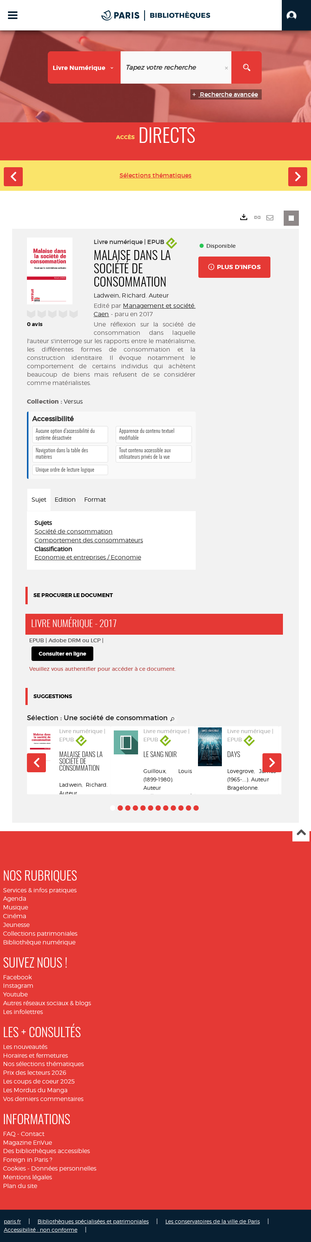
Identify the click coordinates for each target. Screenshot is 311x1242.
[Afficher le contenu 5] (143, 808)
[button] (296, 15)
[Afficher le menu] (13, 15)
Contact (32, 1133)
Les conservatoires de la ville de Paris (212, 1221)
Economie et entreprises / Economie (88, 557)
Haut (300, 833)
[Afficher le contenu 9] (173, 808)
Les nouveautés (25, 1046)
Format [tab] (95, 499)
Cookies (14, 1168)
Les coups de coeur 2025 (39, 1081)
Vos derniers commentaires (43, 1099)
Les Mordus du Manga (35, 1090)
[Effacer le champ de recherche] (227, 67)
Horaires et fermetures (35, 1055)
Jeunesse (16, 924)
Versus (73, 401)
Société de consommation (74, 531)
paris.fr (12, 1221)
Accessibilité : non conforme (40, 1229)
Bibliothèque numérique (39, 942)
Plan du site (20, 1186)
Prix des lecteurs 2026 (34, 1072)
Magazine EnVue (27, 1142)
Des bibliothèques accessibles (46, 1151)
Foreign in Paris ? (27, 1159)
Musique (15, 907)
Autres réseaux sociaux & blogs (47, 1003)
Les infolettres (23, 1011)
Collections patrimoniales (40, 933)
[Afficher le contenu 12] (196, 808)
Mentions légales (27, 1177)
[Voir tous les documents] (172, 719)
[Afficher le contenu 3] (127, 808)
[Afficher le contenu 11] (188, 808)
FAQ (9, 1133)
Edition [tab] (65, 499)
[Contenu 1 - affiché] (112, 808)
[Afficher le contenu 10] (181, 808)
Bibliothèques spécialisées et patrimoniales (93, 1221)
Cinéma (14, 916)
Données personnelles (63, 1168)
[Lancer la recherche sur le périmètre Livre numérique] (246, 67)
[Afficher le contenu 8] (165, 808)
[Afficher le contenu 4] (135, 808)
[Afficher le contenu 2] (120, 808)
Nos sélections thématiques (43, 1064)
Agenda (14, 898)
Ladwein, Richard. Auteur (131, 295)
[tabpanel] (111, 540)
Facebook (17, 977)
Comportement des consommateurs (89, 540)
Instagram (18, 985)
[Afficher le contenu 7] (158, 808)
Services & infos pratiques (40, 890)
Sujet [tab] (38, 499)
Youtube (15, 994)
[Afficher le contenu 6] (150, 808)
